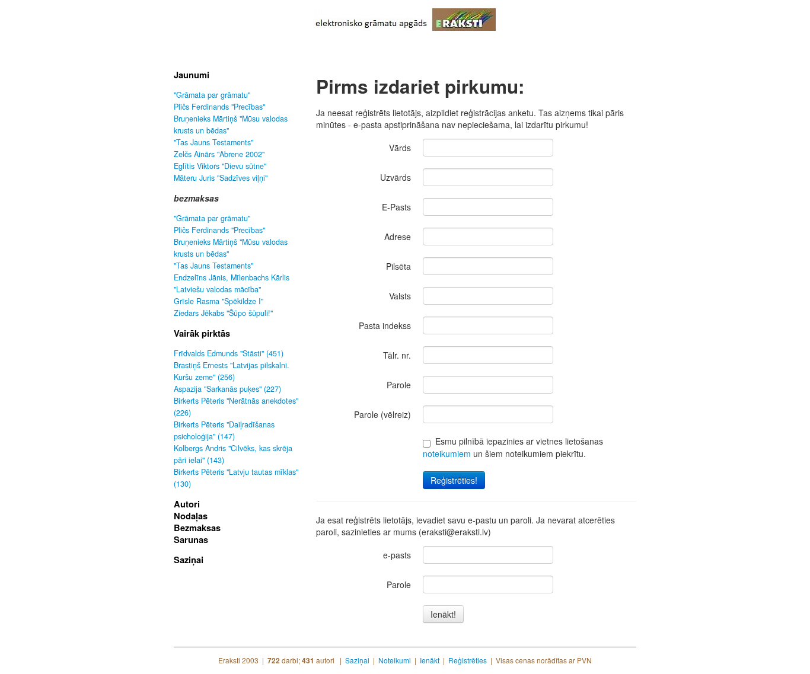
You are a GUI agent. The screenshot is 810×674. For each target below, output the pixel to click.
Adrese (397, 236)
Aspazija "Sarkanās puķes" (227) (227, 389)
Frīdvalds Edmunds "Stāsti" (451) (228, 353)
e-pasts (397, 555)
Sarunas (191, 539)
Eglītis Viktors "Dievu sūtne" (220, 166)
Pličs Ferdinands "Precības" (219, 106)
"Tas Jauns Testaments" (213, 142)
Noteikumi (394, 660)
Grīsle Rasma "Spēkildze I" (218, 301)
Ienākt (429, 660)
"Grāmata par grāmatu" (212, 95)
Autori (187, 503)
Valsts (400, 296)
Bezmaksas (197, 527)
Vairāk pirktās (202, 333)
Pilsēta (398, 266)
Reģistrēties (467, 660)
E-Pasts (396, 207)
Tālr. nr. (397, 355)
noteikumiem (447, 453)
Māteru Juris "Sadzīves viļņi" (220, 178)
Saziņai (188, 559)
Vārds (400, 148)
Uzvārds (395, 177)
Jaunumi (191, 74)
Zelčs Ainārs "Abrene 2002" (219, 154)
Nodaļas (191, 515)
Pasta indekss (385, 325)
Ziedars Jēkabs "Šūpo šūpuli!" (223, 313)
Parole (399, 385)
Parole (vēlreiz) (382, 414)
